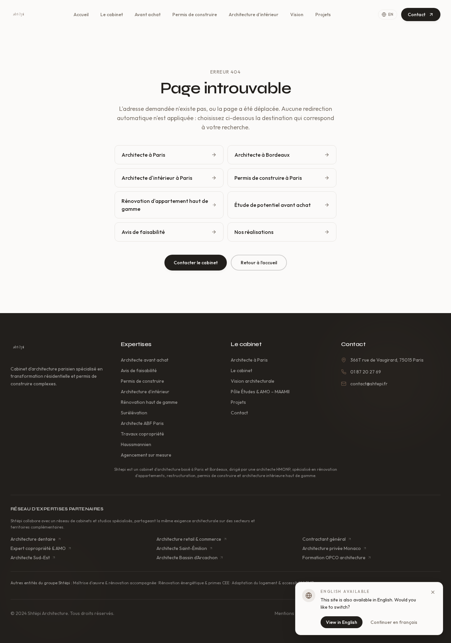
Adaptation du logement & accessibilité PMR (273, 582)
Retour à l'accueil (259, 263)
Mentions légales (292, 613)
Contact (416, 14)
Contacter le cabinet (196, 263)
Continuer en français (393, 622)
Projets (323, 14)
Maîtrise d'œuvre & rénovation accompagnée (114, 582)
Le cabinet (111, 14)
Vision (296, 14)
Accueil (81, 14)
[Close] (432, 592)
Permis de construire (194, 14)
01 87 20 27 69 (365, 372)
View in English (341, 622)
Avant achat (147, 14)
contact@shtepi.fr (369, 384)
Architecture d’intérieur (253, 14)
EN (391, 14)
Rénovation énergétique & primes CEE (193, 582)
